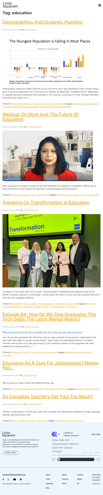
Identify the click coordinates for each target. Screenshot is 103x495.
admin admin (31, 29)
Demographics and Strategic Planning (43, 22)
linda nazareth (46, 106)
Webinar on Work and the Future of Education (41, 117)
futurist (44, 306)
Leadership (60, 103)
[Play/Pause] (59, 459)
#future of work (64, 195)
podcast (54, 352)
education (17, 106)
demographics (80, 103)
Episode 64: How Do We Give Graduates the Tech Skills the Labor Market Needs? (49, 317)
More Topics (96, 434)
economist (93, 103)
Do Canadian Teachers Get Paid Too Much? (48, 396)
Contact (80, 475)
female (37, 306)
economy (7, 106)
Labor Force (60, 303)
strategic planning (62, 106)
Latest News (48, 103)
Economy (36, 103)
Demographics (24, 103)
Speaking (49, 483)
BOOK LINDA (10, 453)
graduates (81, 352)
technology (71, 306)
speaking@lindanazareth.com (14, 474)
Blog (14, 103)
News (64, 483)
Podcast (65, 479)
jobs (97, 389)
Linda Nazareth (34, 126)
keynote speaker (31, 106)
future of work (29, 195)
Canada (15, 389)
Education (17, 195)
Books (64, 475)
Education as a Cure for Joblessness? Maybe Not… (51, 365)
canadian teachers (64, 420)
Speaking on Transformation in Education (46, 202)
